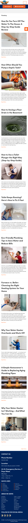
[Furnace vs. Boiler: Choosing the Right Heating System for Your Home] (14, 302)
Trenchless (17, 487)
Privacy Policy (6, 490)
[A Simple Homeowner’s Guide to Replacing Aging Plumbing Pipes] (14, 382)
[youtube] (5, 515)
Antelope (3, 496)
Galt (2, 503)
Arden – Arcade (17, 496)
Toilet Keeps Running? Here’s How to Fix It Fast (12, 198)
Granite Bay (16, 503)
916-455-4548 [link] (19, 6)
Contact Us (5, 489)
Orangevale (16, 504)
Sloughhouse (16, 507)
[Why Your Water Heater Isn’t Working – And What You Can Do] (14, 423)
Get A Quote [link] (7, 6)
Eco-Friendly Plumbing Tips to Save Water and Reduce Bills (12, 240)
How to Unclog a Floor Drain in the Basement (11, 111)
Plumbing (5, 485)
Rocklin (3, 507)
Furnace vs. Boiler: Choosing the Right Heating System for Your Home (12, 286)
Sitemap (17, 489)
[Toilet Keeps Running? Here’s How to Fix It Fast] (14, 211)
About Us (17, 483)
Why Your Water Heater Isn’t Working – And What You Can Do (13, 411)
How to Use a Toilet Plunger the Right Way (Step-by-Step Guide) (11, 157)
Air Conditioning (18, 485)
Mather (2, 504)
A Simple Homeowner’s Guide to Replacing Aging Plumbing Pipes (13, 370)
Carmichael (3, 499)
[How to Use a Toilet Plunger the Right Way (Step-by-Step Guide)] (11, 171)
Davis (15, 499)
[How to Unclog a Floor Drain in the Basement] (14, 125)
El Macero (3, 502)
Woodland (16, 509)
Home (4, 483)
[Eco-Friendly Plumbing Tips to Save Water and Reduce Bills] (14, 254)
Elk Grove (16, 500)
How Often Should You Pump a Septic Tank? (11, 66)
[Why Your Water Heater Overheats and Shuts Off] (14, 342)
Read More (3, 57)
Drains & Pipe (5, 487)
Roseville (3, 506)
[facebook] (2, 515)
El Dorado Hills (4, 500)
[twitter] (8, 515)
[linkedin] (10, 515)
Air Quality (5, 486)
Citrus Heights (17, 497)
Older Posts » (24, 448)
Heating (17, 486)
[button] (26, 29)
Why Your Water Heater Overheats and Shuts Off (13, 331)
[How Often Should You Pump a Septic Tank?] (14, 80)
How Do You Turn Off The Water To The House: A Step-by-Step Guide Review (12, 25)
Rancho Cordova (17, 506)
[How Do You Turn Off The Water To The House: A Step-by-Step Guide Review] (14, 39)
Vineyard (3, 509)
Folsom (15, 502)
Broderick (3, 497)
